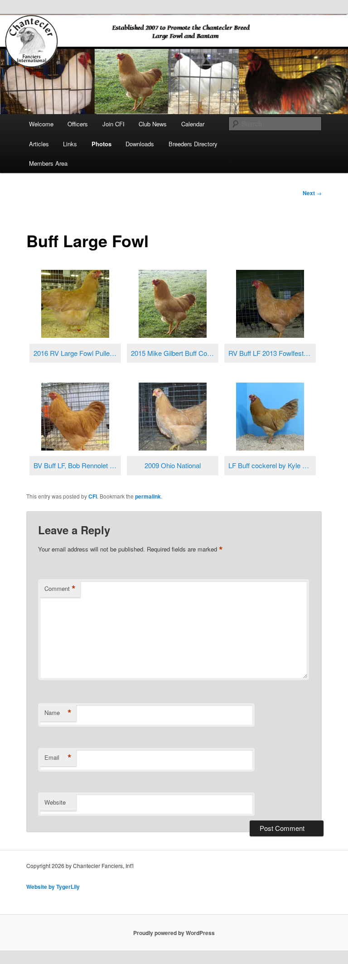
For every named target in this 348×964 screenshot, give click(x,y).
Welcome (41, 124)
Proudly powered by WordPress (174, 933)
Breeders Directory (193, 143)
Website (55, 802)
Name (58, 712)
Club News (153, 124)
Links (70, 143)
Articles (39, 143)
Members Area (48, 163)
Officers (78, 124)
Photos (101, 143)
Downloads (140, 143)
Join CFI (113, 124)
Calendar (192, 124)
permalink (148, 496)
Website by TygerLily (53, 886)
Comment (60, 588)
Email (58, 757)
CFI (92, 496)
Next (312, 193)
